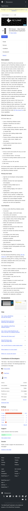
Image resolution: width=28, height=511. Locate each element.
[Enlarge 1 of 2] (11, 302)
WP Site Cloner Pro (18, 110)
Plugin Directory (4, 5)
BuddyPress (4, 487)
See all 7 (25, 399)
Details (4, 41)
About (2, 457)
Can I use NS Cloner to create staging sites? (12, 345)
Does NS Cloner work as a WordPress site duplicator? (7, 321)
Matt (3, 482)
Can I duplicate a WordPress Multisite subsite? (8, 326)
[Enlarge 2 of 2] (25, 302)
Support (4, 55)
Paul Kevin (6, 373)
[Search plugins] (15, 15)
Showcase (17, 457)
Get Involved (18, 469)
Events (16, 471)
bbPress (4, 484)
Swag (17, 476)
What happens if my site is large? (9, 349)
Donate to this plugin (6, 449)
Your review (4, 425)
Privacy (3, 464)
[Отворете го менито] (26, 2)
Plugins (16, 462)
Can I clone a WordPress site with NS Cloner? (7, 316)
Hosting (3, 462)
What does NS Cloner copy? (8, 336)
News (2, 460)
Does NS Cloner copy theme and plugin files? (6, 340)
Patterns (17, 464)
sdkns (5, 377)
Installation (5, 48)
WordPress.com (5, 480)
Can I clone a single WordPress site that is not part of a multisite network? (10, 331)
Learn (2, 469)
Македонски (7, 493)
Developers (4, 473)
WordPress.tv (5, 476)
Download (4, 36)
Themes (16, 460)
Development (6, 52)
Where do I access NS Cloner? (8, 353)
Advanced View (5, 402)
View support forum (6, 437)
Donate (17, 473)
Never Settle (13, 33)
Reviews (5, 45)
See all (25, 425)
